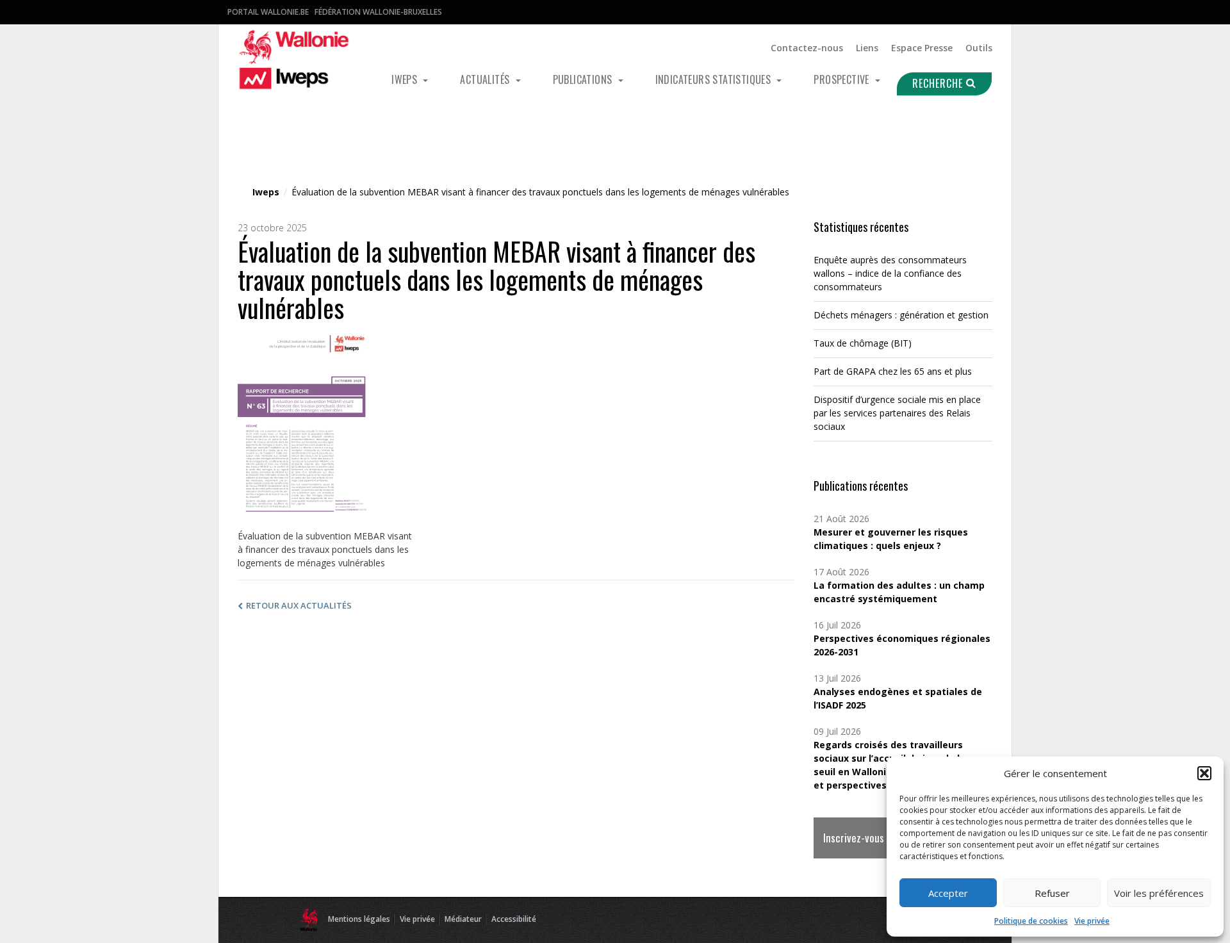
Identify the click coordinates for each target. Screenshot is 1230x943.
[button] (1204, 773)
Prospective (843, 79)
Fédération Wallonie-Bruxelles (378, 11)
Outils (978, 48)
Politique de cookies (1031, 920)
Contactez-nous (807, 48)
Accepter (948, 893)
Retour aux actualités (299, 605)
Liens (867, 48)
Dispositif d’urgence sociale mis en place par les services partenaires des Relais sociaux (897, 412)
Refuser (1052, 893)
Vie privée (1092, 920)
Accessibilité (513, 919)
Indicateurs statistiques (714, 79)
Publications (584, 79)
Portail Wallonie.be (268, 11)
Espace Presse (922, 48)
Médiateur (463, 919)
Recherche (939, 83)
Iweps (405, 79)
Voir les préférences (1159, 893)
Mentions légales (359, 919)
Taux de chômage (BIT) (863, 343)
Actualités (486, 79)
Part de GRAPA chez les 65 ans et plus (893, 371)
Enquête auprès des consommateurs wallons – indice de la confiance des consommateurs (890, 273)
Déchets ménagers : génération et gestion (901, 315)
